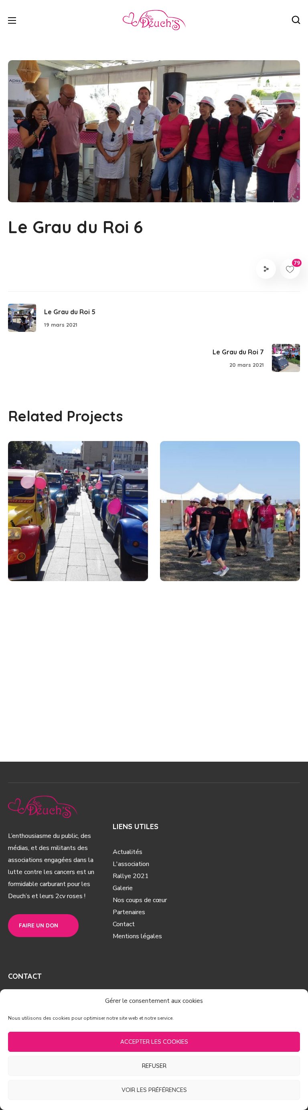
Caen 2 (43, 549)
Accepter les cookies (154, 1041)
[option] (78, 517)
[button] (296, 20)
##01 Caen (45, 563)
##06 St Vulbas (204, 563)
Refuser (154, 1065)
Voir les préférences (154, 1090)
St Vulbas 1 (205, 549)
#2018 (75, 563)
